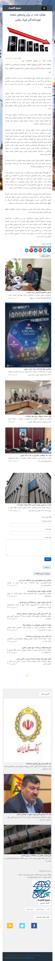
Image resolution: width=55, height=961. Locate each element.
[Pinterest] (31, 250)
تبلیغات (46, 567)
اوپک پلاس (29, 909)
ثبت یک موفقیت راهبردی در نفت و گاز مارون (35, 455)
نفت (48, 909)
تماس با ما (20, 955)
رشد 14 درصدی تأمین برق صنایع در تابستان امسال (34, 613)
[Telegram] (27, 250)
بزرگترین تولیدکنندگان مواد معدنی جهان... (37, 369)
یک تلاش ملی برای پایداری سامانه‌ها (38, 636)
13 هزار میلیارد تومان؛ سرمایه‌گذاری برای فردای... (34, 602)
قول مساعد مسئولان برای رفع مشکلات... (37, 416)
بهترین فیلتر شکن (47, 934)
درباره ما (27, 955)
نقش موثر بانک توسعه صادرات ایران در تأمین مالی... (33, 659)
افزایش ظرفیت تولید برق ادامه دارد (39, 591)
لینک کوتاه (46, 244)
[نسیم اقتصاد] (15, 8)
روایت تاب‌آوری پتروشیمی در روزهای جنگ (36, 625)
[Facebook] (49, 250)
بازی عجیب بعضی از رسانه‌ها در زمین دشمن (36, 855)
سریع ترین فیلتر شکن (46, 941)
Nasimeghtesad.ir (28, 958)
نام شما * (48, 529)
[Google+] (40, 250)
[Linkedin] (36, 250)
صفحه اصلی (36, 955)
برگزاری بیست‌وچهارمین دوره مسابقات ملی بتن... (34, 580)
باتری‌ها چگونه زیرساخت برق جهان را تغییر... (36, 647)
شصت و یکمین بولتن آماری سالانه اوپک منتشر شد (34, 505)
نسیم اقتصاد (40, 78)
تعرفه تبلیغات (11, 955)
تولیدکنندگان (40, 909)
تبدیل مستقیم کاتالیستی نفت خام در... (38, 292)
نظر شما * (47, 537)
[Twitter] (45, 250)
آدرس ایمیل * (46, 521)
